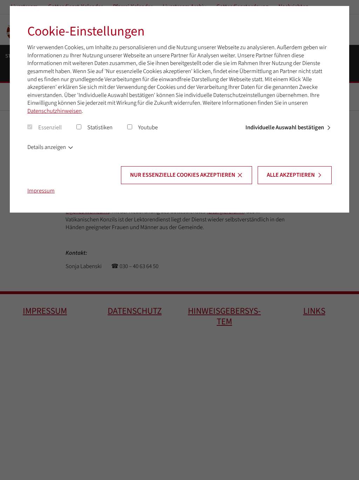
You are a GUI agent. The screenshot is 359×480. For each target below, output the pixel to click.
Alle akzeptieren (291, 175)
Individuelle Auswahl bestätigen (284, 127)
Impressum (41, 191)
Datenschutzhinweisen (54, 111)
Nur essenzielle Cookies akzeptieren (182, 175)
